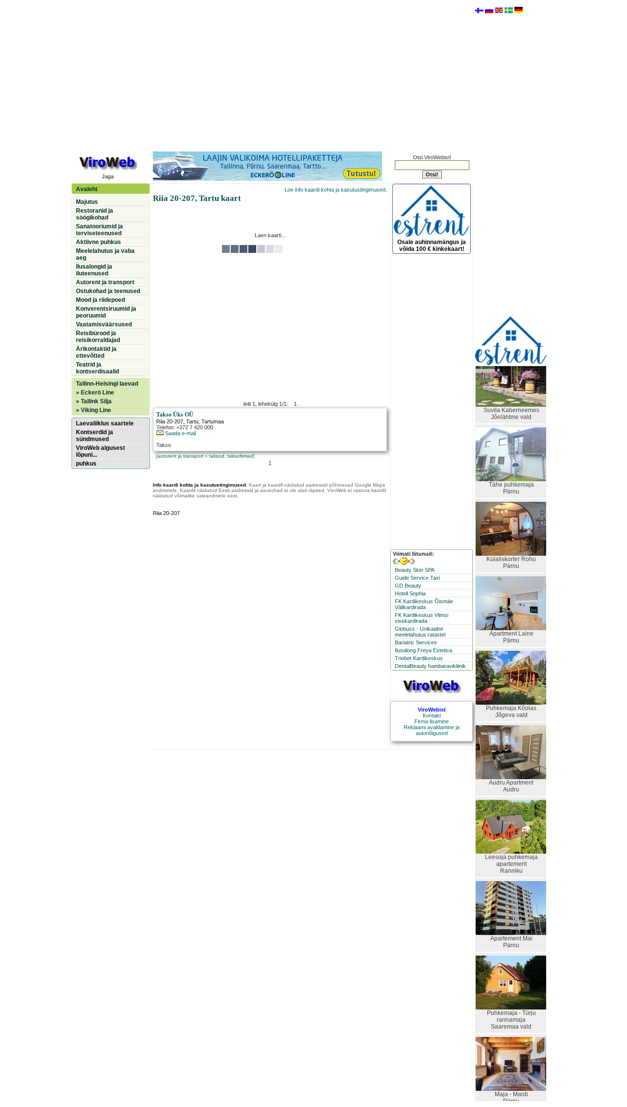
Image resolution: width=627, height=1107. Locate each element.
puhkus (86, 463)
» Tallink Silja (94, 401)
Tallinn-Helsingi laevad (107, 383)
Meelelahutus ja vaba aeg (105, 254)
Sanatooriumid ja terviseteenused (99, 230)
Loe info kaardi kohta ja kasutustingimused (335, 190)
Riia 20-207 (169, 421)
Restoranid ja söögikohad (94, 214)
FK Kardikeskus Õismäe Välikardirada (424, 604)
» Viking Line (93, 410)
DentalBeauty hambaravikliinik (430, 666)
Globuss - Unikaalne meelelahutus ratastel (420, 632)
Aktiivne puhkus (98, 242)
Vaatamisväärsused (104, 324)
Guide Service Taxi (417, 578)
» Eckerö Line (95, 392)
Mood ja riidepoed (100, 299)
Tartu (192, 421)
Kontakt (432, 715)
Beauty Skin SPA (414, 570)
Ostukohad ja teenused (108, 291)
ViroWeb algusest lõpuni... (100, 451)
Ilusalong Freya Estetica (423, 650)
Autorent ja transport (105, 282)
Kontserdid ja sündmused (94, 436)
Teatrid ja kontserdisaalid (97, 368)
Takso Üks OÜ (174, 414)
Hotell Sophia (410, 593)
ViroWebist (432, 710)
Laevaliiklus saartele (105, 423)
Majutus (87, 201)
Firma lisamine (431, 721)
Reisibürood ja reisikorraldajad (98, 337)
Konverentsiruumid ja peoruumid (106, 312)
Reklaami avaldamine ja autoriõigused (431, 730)
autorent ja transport (180, 456)
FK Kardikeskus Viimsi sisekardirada (421, 618)
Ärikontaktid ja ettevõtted (96, 352)
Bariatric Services (416, 642)
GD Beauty (408, 586)
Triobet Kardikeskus (419, 658)
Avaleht (86, 189)
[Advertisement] (270, 75)
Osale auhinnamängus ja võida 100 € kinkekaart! (431, 245)
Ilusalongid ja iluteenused (94, 270)
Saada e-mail (180, 433)
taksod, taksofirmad (231, 456)
